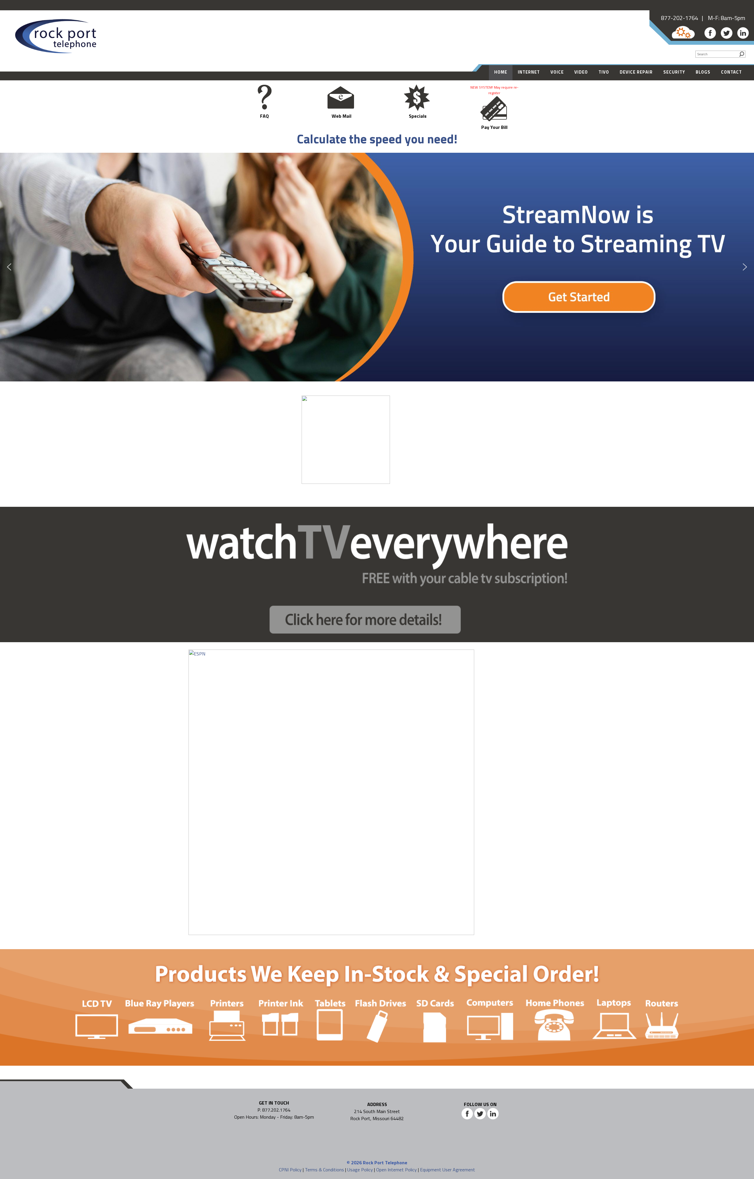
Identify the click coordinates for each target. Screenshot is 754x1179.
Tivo (603, 72)
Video (581, 72)
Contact (731, 72)
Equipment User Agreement (447, 1169)
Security (674, 72)
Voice (557, 72)
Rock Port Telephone (385, 1162)
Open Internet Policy (396, 1169)
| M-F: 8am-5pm (721, 17)
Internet (529, 72)
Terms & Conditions (324, 1169)
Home (500, 72)
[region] (377, 267)
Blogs (703, 72)
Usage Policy (360, 1169)
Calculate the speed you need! (377, 138)
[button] (377, 267)
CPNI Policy (290, 1169)
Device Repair (636, 72)
